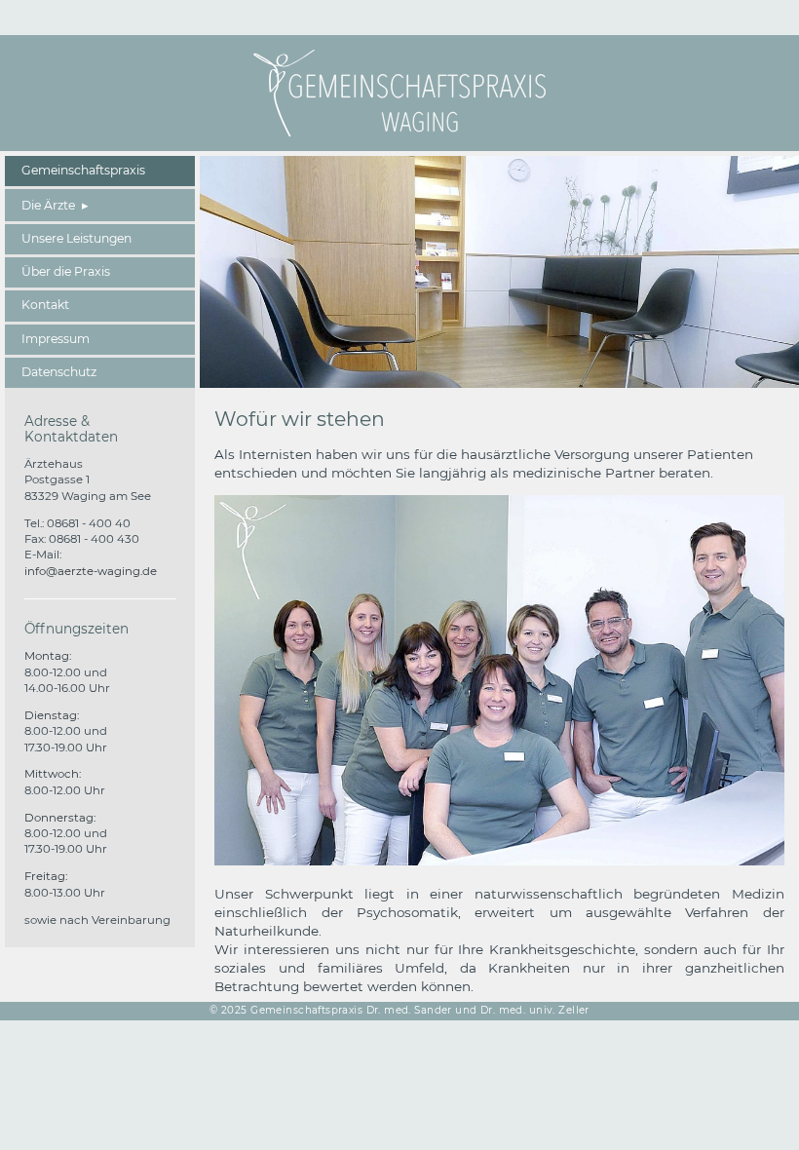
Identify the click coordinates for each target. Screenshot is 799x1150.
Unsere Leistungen (76, 238)
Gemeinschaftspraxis (83, 170)
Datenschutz (58, 371)
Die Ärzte (48, 205)
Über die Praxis (65, 271)
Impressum (55, 338)
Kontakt (45, 304)
